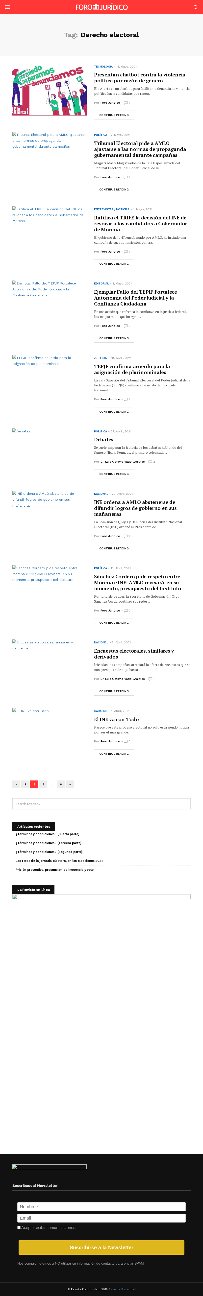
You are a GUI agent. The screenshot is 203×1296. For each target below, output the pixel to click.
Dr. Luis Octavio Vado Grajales (123, 461)
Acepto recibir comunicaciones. (48, 1227)
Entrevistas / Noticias (111, 209)
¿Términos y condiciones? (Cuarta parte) (47, 834)
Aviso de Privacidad (122, 1289)
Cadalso (100, 711)
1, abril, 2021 (120, 711)
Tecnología (103, 66)
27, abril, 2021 (121, 431)
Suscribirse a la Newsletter (101, 1247)
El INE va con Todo (116, 719)
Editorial (101, 283)
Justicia (100, 358)
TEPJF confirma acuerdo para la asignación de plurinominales (132, 369)
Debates (103, 439)
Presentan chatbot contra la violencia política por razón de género (139, 77)
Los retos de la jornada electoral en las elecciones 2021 (59, 861)
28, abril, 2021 (120, 358)
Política (100, 135)
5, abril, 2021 (121, 642)
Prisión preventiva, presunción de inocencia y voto (55, 870)
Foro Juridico (110, 102)
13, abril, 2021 (121, 568)
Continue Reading (114, 115)
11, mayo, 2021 (126, 66)
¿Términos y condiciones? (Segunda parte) (49, 852)
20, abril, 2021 (122, 493)
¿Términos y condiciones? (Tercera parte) (48, 843)
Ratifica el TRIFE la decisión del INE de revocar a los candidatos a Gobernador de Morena (140, 223)
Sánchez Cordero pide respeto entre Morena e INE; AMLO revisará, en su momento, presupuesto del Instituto (137, 582)
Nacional (101, 493)
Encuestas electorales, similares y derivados (134, 653)
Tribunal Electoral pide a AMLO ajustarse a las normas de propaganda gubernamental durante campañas (140, 149)
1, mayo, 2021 (142, 209)
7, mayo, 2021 (120, 135)
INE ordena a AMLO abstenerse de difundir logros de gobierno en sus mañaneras (135, 508)
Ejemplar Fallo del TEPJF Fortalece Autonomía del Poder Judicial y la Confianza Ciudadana (135, 297)
